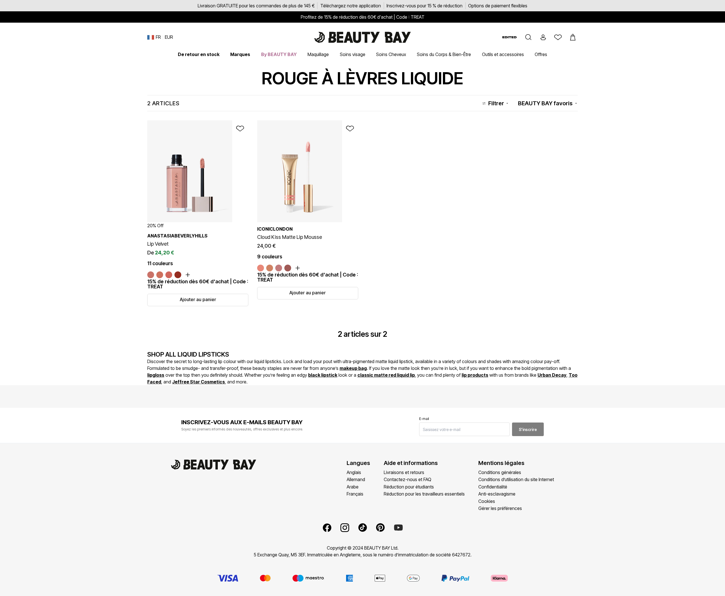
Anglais (354, 472)
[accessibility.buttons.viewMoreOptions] (188, 275)
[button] (528, 37)
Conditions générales (499, 472)
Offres (541, 54)
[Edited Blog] (509, 37)
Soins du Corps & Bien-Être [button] (444, 54)
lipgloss (155, 375)
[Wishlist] (558, 37)
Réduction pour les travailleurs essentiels (424, 494)
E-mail (424, 419)
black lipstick (322, 375)
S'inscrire (528, 429)
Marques (240, 54)
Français (355, 494)
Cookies (486, 501)
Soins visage (352, 54)
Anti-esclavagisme (496, 494)
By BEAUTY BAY (279, 54)
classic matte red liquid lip (386, 375)
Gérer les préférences (500, 508)
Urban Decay (552, 375)
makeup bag (353, 368)
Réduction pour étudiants (409, 487)
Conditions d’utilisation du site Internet (516, 479)
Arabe (353, 487)
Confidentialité (492, 487)
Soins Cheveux (391, 54)
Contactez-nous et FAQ (407, 479)
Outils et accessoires (503, 54)
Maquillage (318, 54)
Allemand (356, 479)
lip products (475, 375)
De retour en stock (198, 54)
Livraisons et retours (404, 472)
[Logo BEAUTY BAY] (362, 37)
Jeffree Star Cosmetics (198, 382)
